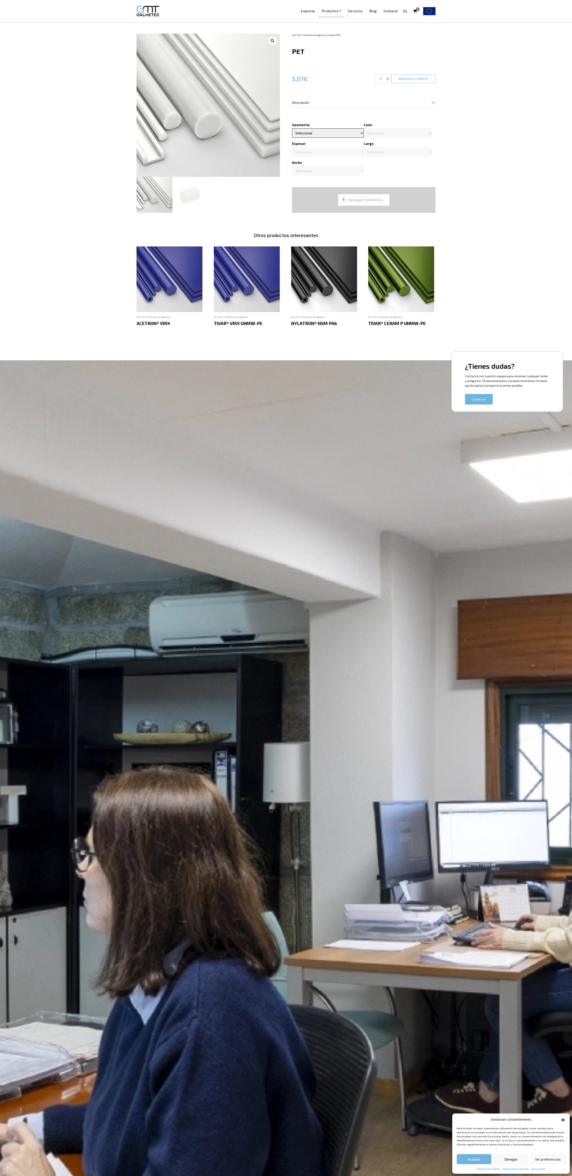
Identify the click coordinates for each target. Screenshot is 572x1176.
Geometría (300, 125)
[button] (563, 1119)
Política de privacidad (515, 1168)
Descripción (300, 102)
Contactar (479, 399)
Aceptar (474, 1159)
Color (368, 125)
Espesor (299, 144)
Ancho (297, 163)
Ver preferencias (548, 1159)
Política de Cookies (488, 1168)
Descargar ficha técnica (365, 200)
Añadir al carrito (413, 79)
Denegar (511, 1159)
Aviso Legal (538, 1168)
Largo (369, 144)
